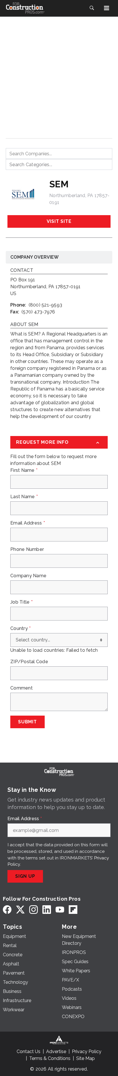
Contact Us (28, 1051)
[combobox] (59, 153)
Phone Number (27, 549)
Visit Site (59, 221)
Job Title (21, 602)
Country (20, 628)
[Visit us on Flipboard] (73, 909)
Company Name (28, 576)
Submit (27, 721)
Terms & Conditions (49, 1058)
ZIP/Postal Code (29, 661)
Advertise (56, 1051)
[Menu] (106, 8)
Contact (21, 270)
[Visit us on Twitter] (20, 909)
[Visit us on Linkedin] (46, 909)
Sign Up (25, 876)
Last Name (24, 496)
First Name (24, 470)
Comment (21, 688)
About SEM (24, 324)
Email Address (27, 523)
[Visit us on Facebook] (7, 909)
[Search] (91, 8)
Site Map (85, 1058)
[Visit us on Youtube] (60, 909)
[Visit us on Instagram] (33, 909)
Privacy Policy (86, 1051)
